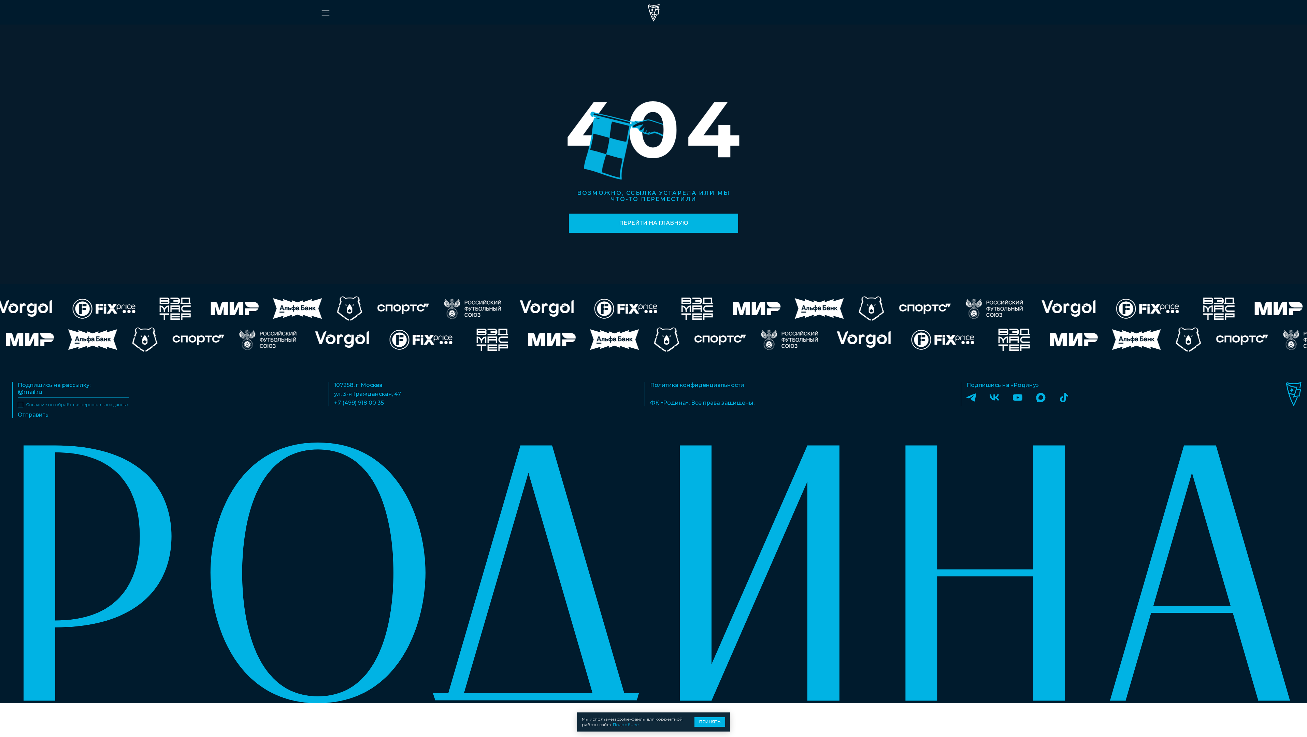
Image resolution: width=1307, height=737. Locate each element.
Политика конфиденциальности (697, 385)
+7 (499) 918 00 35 (359, 403)
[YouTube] (1017, 397)
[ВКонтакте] (994, 397)
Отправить (33, 414)
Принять (709, 721)
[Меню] (325, 13)
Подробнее (626, 724)
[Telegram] (971, 397)
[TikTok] (1064, 397)
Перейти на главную (653, 223)
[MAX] (1041, 397)
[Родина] (654, 12)
